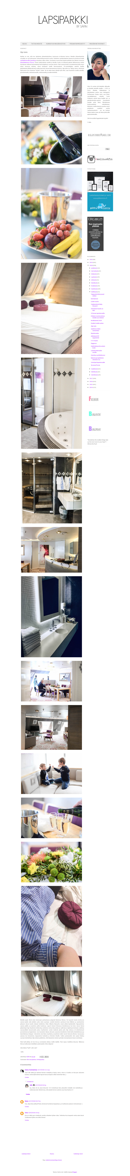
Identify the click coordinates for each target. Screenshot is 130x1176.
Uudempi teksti (26, 1154)
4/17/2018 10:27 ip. (35, 1101)
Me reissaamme (31, 1059)
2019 (91, 262)
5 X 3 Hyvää (94, 340)
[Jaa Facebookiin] (46, 1057)
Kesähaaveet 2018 (96, 320)
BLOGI (24, 44)
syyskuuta (94, 277)
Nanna (26, 1101)
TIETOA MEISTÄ (36, 44)
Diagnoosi (94, 343)
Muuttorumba (95, 333)
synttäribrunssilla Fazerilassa (28, 60)
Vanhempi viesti (78, 1154)
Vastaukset (30, 1081)
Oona (26, 1112)
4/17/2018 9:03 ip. (40, 1085)
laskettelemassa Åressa (27, 62)
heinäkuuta (94, 283)
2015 (91, 384)
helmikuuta (94, 372)
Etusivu (52, 1154)
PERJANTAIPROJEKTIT (77, 44)
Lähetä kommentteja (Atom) (54, 1160)
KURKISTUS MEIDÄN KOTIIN (55, 44)
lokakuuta (94, 274)
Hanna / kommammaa (31, 1070)
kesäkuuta (94, 286)
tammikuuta (94, 375)
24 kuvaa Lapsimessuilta (98, 313)
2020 (91, 259)
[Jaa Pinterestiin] (48, 1057)
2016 (91, 381)
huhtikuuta (94, 292)
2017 (91, 378)
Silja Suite (93, 326)
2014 (91, 387)
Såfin (31, 1085)
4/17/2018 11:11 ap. (44, 1070)
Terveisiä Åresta (95, 365)
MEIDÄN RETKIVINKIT (97, 44)
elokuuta (94, 280)
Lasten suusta (95, 301)
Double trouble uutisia (97, 323)
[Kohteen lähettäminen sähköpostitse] (40, 1057)
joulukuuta (94, 268)
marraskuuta (95, 271)
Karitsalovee (94, 299)
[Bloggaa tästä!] (42, 1057)
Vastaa (27, 1077)
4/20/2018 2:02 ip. (33, 1112)
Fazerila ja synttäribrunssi (98, 355)
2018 (91, 265)
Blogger (74, 1172)
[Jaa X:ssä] (44, 1057)
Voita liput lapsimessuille (98, 362)
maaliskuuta (94, 369)
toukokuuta (94, 289)
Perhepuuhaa (40, 1059)
